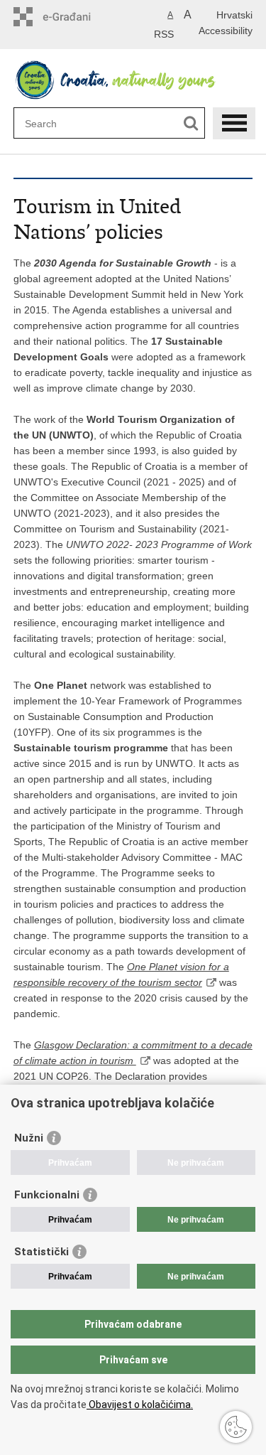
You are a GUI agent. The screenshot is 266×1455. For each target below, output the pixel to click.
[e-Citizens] (74, 16)
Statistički (41, 1251)
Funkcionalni (46, 1194)
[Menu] (234, 123)
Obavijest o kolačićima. (140, 1404)
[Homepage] (133, 80)
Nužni (28, 1138)
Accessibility (226, 30)
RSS (164, 34)
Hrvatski (234, 15)
